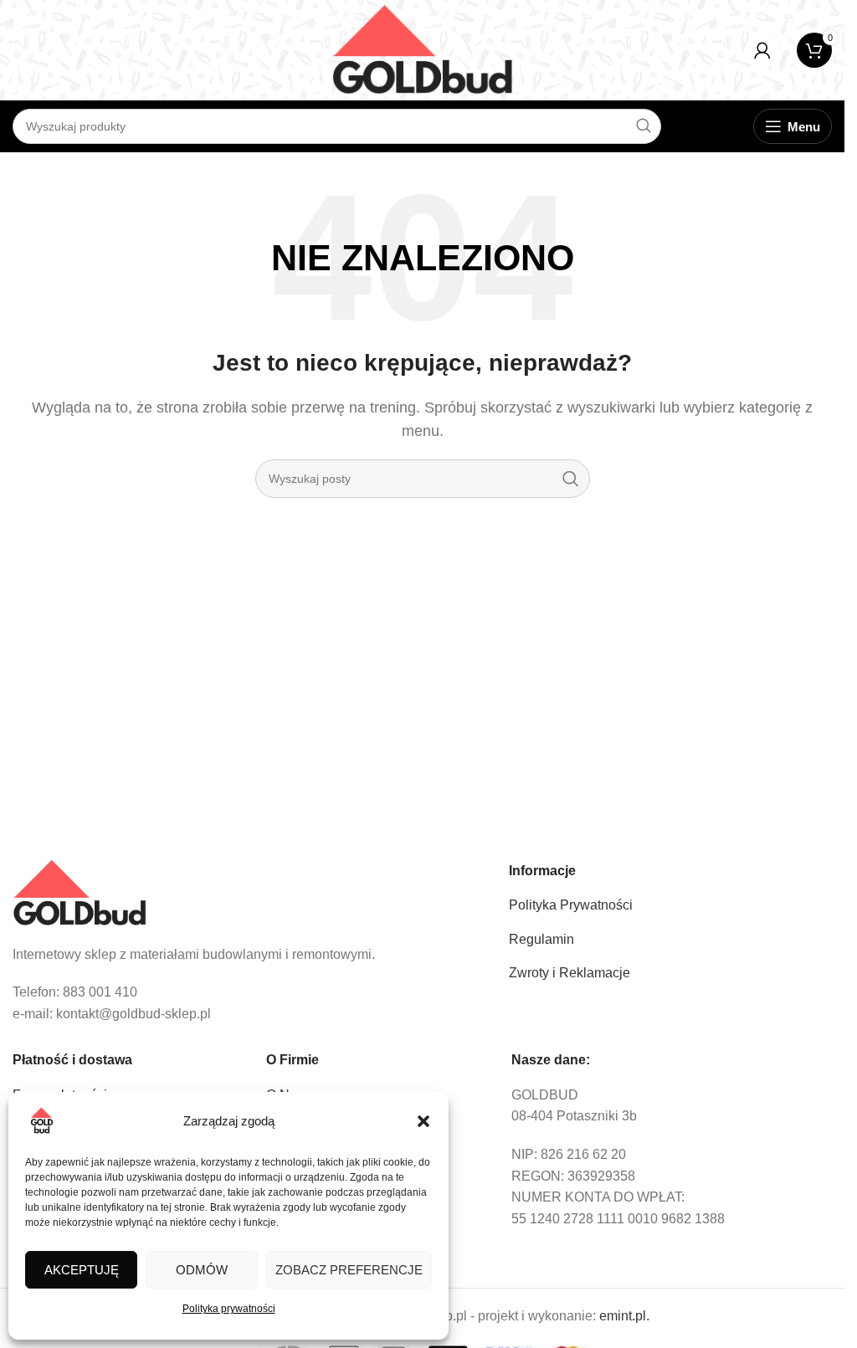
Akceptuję (81, 1270)
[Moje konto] (762, 50)
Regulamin (541, 939)
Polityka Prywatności (571, 905)
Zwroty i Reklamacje (569, 973)
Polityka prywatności (228, 1309)
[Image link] (79, 892)
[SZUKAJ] (571, 478)
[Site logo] (422, 49)
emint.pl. (624, 1316)
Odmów (202, 1270)
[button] (423, 1121)
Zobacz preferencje (349, 1270)
